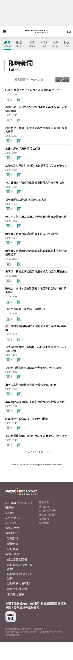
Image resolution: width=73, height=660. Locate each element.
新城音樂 (12, 543)
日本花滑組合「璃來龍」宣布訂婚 (25, 309)
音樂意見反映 (15, 594)
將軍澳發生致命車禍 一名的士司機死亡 (28, 418)
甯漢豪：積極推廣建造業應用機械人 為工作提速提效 (36, 271)
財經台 (9, 507)
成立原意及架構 (17, 559)
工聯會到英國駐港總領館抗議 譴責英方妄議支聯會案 (36, 165)
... (45, 452)
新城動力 (11, 533)
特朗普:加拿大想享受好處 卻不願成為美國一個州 (33, 90)
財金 (20, 44)
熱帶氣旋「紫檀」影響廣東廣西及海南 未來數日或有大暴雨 (36, 129)
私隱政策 (44, 518)
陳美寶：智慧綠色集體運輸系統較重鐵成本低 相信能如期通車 (36, 252)
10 (42, 452)
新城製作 (12, 538)
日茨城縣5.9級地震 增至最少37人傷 (26, 199)
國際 (32, 44)
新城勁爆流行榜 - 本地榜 (19, 567)
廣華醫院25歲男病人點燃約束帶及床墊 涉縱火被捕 (34, 401)
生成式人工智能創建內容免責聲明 (24, 464)
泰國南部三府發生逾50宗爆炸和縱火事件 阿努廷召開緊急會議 (36, 109)
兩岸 (55, 44)
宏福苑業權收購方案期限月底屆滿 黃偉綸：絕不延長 (36, 436)
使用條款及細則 (48, 510)
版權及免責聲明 (48, 514)
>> (48, 452)
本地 (44, 44)
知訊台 (9, 513)
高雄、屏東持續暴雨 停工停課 (22, 148)
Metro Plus (12, 518)
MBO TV (10, 522)
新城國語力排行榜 (18, 583)
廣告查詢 (44, 506)
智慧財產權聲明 (45, 464)
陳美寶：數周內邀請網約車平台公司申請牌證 (31, 233)
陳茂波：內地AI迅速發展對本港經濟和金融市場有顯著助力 (35, 290)
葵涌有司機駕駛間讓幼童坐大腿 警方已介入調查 (33, 367)
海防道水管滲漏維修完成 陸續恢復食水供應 (30, 384)
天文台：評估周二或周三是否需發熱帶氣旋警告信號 (35, 216)
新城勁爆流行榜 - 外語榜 (19, 576)
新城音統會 (12, 554)
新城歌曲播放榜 (17, 589)
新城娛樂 (12, 549)
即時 (7, 44)
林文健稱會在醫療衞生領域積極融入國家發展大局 (34, 182)
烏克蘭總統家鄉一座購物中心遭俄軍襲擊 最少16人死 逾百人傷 (36, 348)
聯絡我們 (44, 522)
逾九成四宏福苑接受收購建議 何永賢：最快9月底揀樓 (35, 328)
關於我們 (44, 502)
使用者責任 (57, 464)
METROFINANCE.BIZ (18, 502)
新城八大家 (12, 528)
